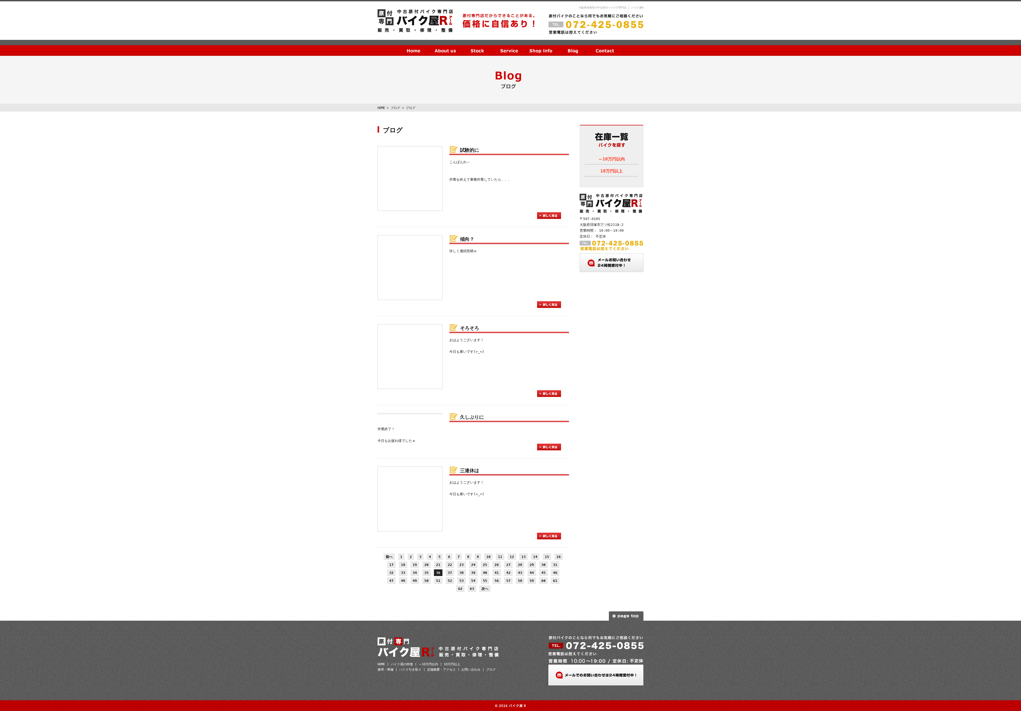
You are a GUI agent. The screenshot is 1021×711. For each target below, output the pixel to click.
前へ (389, 557)
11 (500, 557)
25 (485, 565)
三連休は (469, 470)
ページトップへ (626, 616)
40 (485, 573)
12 (512, 557)
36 (438, 573)
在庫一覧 (477, 46)
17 (391, 565)
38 (461, 573)
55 (485, 581)
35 (426, 573)
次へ (485, 589)
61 (555, 581)
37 (450, 573)
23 (461, 565)
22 (450, 565)
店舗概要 (541, 46)
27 (508, 565)
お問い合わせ (605, 46)
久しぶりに (472, 417)
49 (415, 581)
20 (426, 565)
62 (460, 589)
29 (532, 565)
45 (543, 573)
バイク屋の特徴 (402, 664)
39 (473, 573)
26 (497, 565)
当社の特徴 (445, 46)
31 (555, 565)
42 (508, 573)
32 (391, 573)
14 (535, 557)
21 (438, 565)
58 (520, 581)
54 (473, 581)
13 (523, 557)
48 (403, 581)
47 (391, 581)
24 (473, 565)
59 (532, 581)
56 (497, 581)
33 (403, 573)
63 (472, 589)
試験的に (469, 150)
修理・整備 (386, 669)
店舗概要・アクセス (441, 669)
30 (543, 565)
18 (403, 565)
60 (543, 581)
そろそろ (469, 328)
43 (520, 573)
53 (461, 581)
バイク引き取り (410, 669)
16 (558, 557)
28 (520, 565)
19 (415, 565)
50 (426, 581)
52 (450, 581)
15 (547, 557)
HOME (413, 46)
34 (415, 573)
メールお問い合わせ (611, 262)
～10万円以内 (611, 159)
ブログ (573, 46)
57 (508, 581)
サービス (509, 46)
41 (497, 573)
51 (438, 581)
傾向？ (467, 239)
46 (555, 573)
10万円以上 (611, 170)
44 (532, 573)
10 (488, 557)
